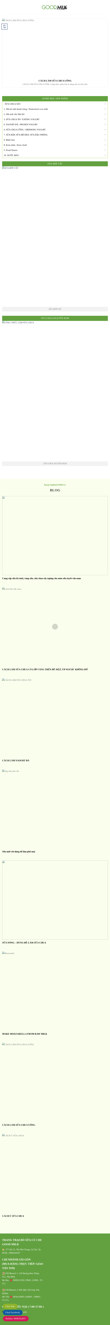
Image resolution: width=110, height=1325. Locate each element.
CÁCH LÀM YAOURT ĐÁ (15, 760)
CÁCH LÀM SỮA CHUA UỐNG (55, 81)
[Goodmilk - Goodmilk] (55, 7)
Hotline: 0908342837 (16, 1318)
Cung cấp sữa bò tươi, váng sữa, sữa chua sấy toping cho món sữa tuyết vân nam (41, 578)
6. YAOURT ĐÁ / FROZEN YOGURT (21, 124)
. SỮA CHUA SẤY (12, 104)
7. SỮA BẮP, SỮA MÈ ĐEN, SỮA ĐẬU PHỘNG (26, 135)
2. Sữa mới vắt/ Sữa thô (14, 114)
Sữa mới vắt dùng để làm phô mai (18, 851)
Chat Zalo (10, 1306)
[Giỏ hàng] (106, 7)
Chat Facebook (13, 1312)
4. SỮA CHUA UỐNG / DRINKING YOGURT (25, 129)
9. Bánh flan (9, 140)
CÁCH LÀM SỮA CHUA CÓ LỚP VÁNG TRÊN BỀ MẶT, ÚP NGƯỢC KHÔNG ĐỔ (45, 669)
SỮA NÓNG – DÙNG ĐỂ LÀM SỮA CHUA (24, 942)
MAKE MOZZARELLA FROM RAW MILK (24, 1034)
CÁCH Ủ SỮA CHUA (13, 1216)
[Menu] (3, 7)
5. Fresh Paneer (10, 150)
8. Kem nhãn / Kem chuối (15, 145)
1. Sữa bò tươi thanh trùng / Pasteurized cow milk (26, 109)
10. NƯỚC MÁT (11, 155)
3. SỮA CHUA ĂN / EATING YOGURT (21, 119)
